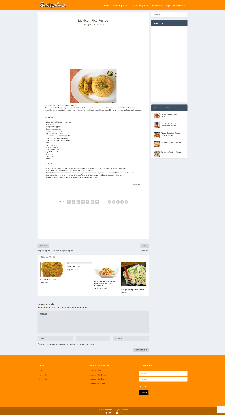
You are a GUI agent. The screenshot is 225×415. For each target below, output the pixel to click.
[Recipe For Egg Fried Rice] (133, 274)
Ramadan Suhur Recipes (98, 383)
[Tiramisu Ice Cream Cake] (157, 144)
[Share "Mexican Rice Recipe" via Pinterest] (83, 201)
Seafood (156, 6)
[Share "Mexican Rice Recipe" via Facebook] (69, 201)
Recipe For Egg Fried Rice (132, 289)
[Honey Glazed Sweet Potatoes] (157, 115)
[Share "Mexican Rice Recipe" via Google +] (78, 201)
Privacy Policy (43, 379)
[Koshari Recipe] (79, 263)
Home (106, 6)
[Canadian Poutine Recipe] (157, 154)
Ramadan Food (94, 371)
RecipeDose (107, 410)
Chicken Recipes (138, 6)
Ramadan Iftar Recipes (97, 379)
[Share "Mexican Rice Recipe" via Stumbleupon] (87, 201)
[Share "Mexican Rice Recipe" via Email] (92, 201)
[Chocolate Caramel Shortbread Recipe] (157, 125)
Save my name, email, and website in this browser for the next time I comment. (68, 344)
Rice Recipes (86, 25)
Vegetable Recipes (174, 6)
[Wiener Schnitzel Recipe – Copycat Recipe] (157, 135)
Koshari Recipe (73, 267)
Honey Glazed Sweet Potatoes (169, 115)
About (40, 371)
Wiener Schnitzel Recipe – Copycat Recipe (171, 134)
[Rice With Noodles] (52, 269)
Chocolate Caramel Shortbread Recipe (168, 124)
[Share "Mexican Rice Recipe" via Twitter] (73, 201)
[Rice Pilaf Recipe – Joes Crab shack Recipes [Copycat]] (106, 270)
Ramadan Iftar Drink (97, 375)
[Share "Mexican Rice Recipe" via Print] (97, 201)
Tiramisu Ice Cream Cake (171, 142)
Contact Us (42, 375)
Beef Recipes (118, 6)
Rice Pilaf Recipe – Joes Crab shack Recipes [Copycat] (104, 283)
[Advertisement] (93, 49)
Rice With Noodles (48, 280)
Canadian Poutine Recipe (171, 152)
